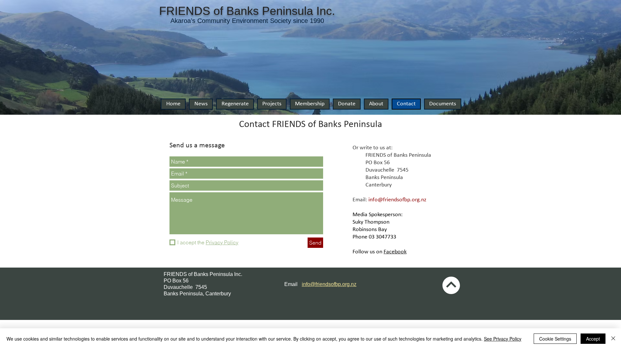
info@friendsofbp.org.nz (397, 200)
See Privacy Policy (502, 338)
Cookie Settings (555, 338)
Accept (593, 338)
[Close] (613, 338)
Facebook (395, 252)
